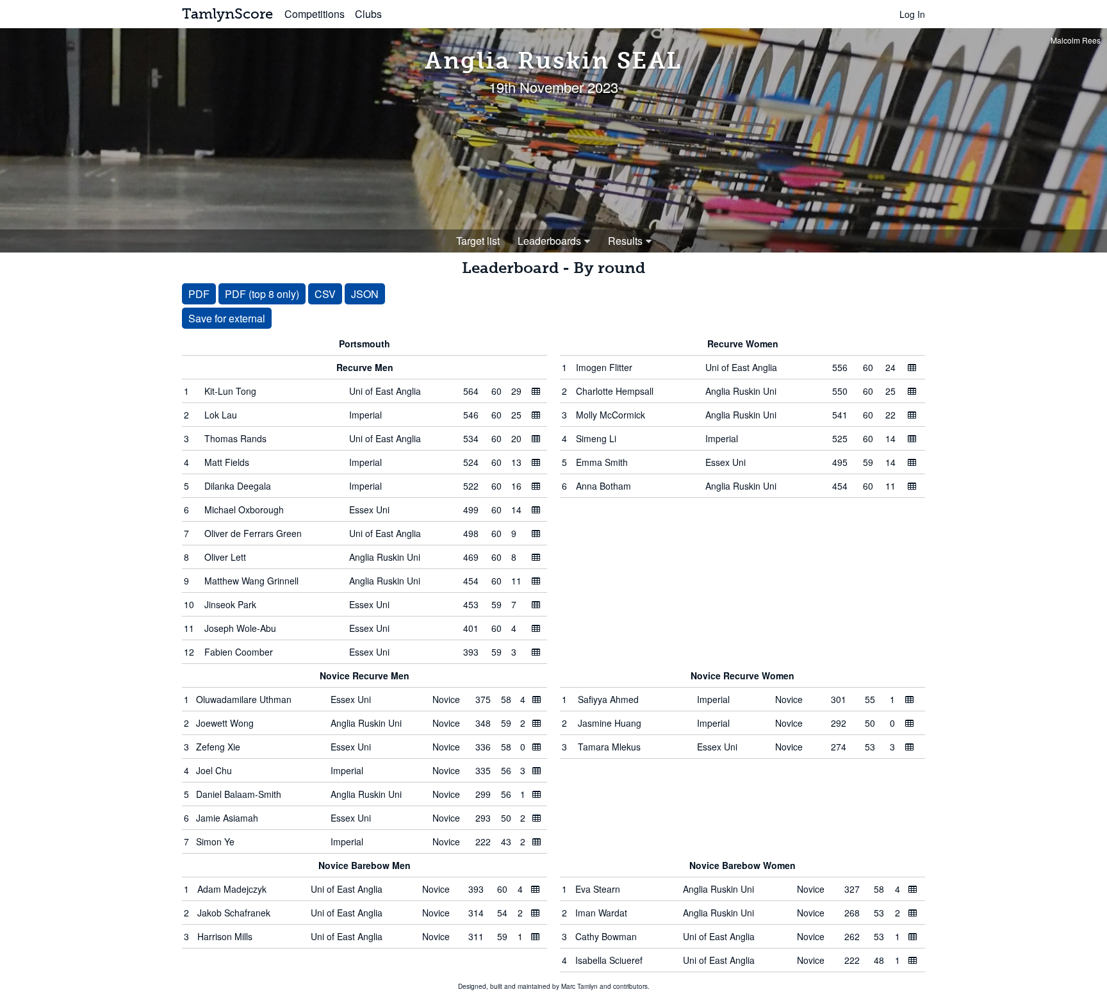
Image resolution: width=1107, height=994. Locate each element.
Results (625, 240)
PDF (198, 293)
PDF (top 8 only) (262, 293)
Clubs (368, 13)
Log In (912, 14)
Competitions (314, 13)
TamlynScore (227, 14)
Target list (478, 240)
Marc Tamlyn (579, 986)
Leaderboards (549, 240)
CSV (325, 293)
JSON (365, 293)
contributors (630, 986)
